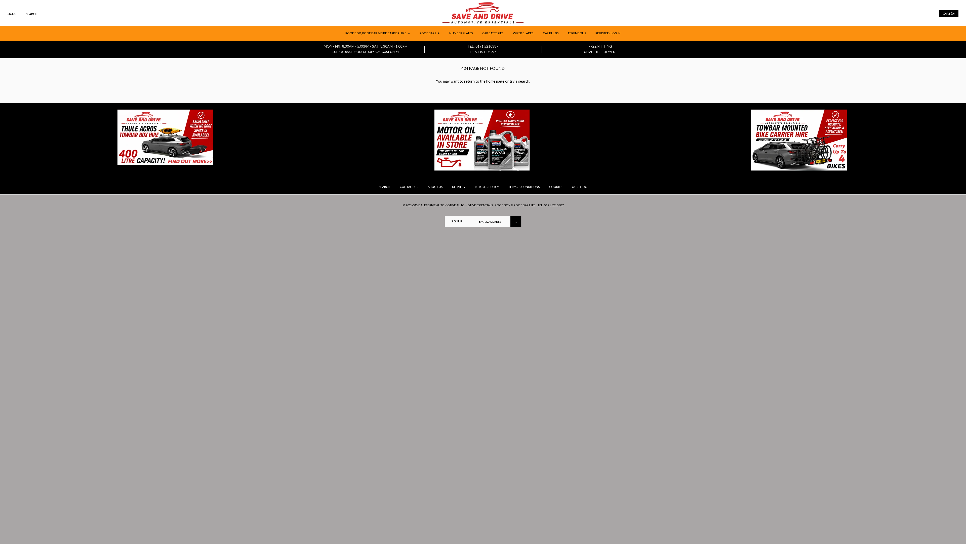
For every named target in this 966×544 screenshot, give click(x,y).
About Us (435, 187)
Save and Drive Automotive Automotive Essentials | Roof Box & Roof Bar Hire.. (475, 205)
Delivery (458, 187)
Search (384, 187)
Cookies (555, 187)
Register (602, 33)
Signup (13, 14)
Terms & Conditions (524, 187)
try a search (519, 81)
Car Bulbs (550, 33)
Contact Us (409, 187)
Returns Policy (487, 187)
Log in (616, 33)
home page (495, 81)
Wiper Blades (523, 33)
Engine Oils (577, 33)
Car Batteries (492, 33)
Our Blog (579, 187)
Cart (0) (949, 13)
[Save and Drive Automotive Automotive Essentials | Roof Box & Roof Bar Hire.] (483, 4)
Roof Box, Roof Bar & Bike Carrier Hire (377, 33)
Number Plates (461, 33)
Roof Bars (429, 33)
